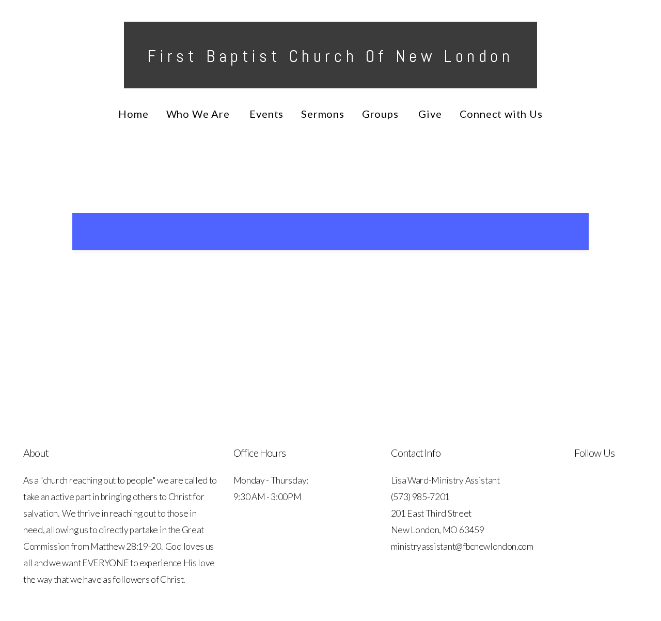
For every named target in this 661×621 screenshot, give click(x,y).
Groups (381, 113)
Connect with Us (501, 113)
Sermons (322, 113)
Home (133, 113)
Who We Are (199, 113)
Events (266, 113)
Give (430, 113)
